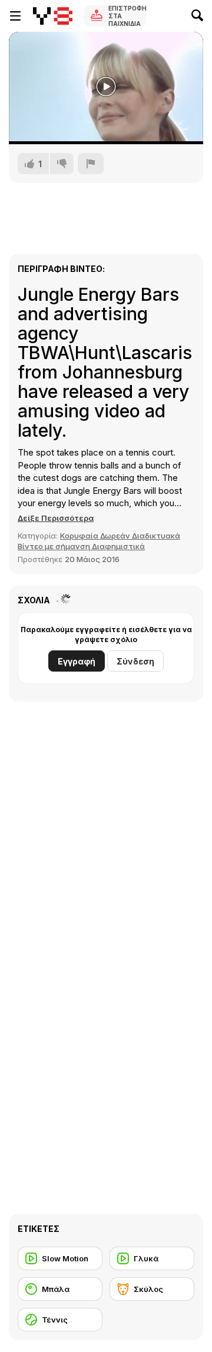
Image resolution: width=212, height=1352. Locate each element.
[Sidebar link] (15, 16)
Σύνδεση (135, 661)
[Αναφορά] (91, 163)
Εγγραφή (76, 661)
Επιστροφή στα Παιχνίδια (127, 15)
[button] (56, 517)
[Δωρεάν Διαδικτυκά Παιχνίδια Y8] (52, 16)
